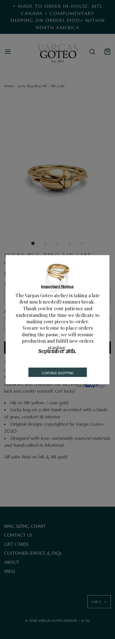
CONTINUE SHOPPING (57, 373)
